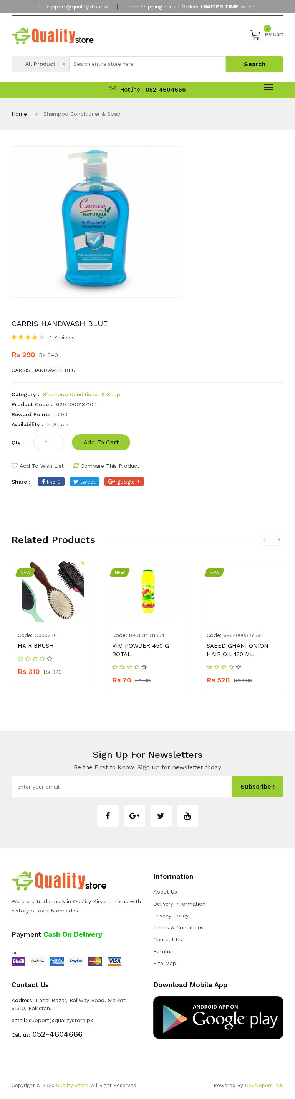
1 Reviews (62, 337)
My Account (144, 24)
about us (165, 892)
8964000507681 (243, 635)
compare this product (110, 466)
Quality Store (72, 1085)
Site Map (164, 963)
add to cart (101, 442)
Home (19, 114)
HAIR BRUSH (36, 645)
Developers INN (264, 1085)
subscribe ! (257, 786)
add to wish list (42, 466)
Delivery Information (179, 904)
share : (21, 482)
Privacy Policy (171, 915)
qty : (18, 442)
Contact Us (167, 939)
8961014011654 (146, 635)
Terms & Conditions (178, 927)
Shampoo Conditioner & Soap (81, 394)
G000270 (46, 635)
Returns (163, 951)
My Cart (274, 33)
